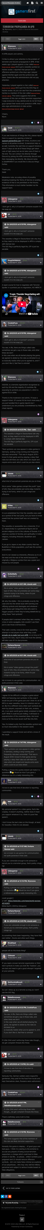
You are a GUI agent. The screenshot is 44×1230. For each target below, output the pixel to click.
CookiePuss (13, 323)
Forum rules (22, 20)
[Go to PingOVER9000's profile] (4, 261)
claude (10, 474)
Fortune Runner (14, 645)
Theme (21, 1215)
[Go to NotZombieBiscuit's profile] (4, 983)
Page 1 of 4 (22, 39)
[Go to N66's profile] (4, 802)
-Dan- (29, 429)
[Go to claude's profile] (4, 474)
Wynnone (8, 29)
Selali (10, 128)
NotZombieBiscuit (15, 982)
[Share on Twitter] (2, 1196)
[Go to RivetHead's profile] (4, 944)
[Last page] (41, 38)
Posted (14, 48)
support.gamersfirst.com (11, 141)
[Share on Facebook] (6, 1196)
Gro (9, 780)
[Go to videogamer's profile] (4, 200)
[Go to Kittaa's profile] (4, 506)
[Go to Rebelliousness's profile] (4, 998)
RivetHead (12, 943)
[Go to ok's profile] (4, 215)
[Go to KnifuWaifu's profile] (4, 575)
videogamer (12, 199)
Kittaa (10, 505)
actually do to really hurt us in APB (15, 635)
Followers (20, 1182)
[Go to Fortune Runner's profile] (4, 646)
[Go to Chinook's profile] (4, 956)
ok (9, 214)
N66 (9, 802)
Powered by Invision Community (22, 1226)
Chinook (11, 955)
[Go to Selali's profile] (4, 129)
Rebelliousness (14, 997)
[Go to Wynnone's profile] (4, 47)
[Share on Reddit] (9, 1196)
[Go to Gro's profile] (4, 781)
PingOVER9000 (14, 260)
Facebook (22, 1219)
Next (36, 39)
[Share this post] (40, 48)
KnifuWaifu (12, 574)
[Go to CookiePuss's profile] (4, 324)
